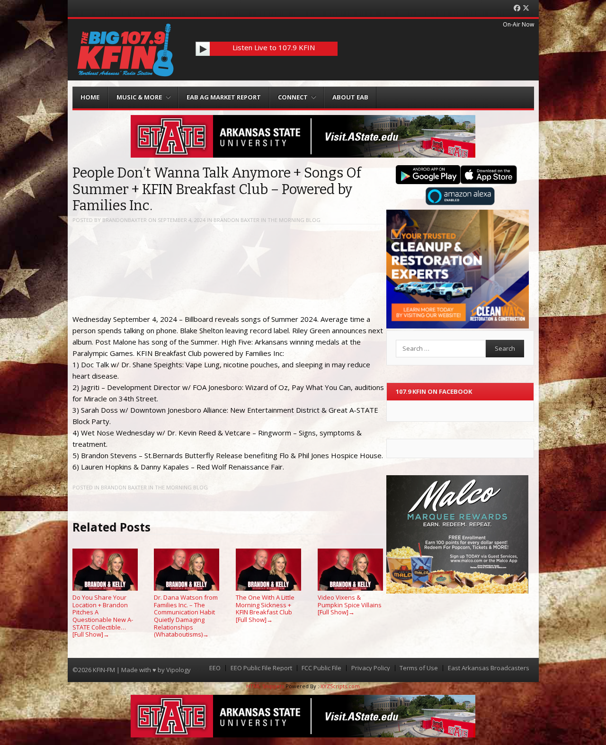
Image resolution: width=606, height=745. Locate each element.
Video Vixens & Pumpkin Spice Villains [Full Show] (350, 604)
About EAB (350, 97)
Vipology (178, 669)
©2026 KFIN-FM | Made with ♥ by (119, 669)
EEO (215, 668)
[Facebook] (517, 8)
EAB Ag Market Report (224, 97)
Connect (293, 97)
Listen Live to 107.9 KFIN (273, 47)
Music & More (139, 97)
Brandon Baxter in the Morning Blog (267, 219)
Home (89, 97)
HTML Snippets (265, 686)
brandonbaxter (124, 219)
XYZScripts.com (340, 686)
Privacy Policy (370, 668)
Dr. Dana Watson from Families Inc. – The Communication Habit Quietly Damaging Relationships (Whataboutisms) (186, 616)
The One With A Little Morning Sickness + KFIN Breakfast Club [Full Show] (265, 608)
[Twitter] (526, 8)
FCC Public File (321, 668)
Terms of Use (419, 668)
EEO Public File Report (261, 668)
